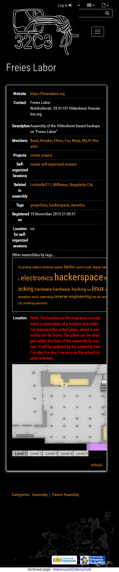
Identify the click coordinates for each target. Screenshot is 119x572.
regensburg (46, 297)
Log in (63, 5)
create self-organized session (53, 164)
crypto (88, 267)
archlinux (48, 267)
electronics (37, 278)
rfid (94, 297)
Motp (76, 140)
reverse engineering (72, 296)
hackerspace (59, 205)
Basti (34, 140)
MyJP (86, 140)
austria (59, 267)
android (37, 267)
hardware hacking (69, 289)
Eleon (58, 140)
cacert (79, 267)
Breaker (46, 140)
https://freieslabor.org (47, 93)
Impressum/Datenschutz (72, 569)
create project (41, 155)
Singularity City (81, 184)
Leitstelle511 (40, 184)
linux (98, 288)
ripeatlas (78, 205)
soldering (29, 303)
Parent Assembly (65, 494)
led (89, 290)
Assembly (40, 494)
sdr (99, 297)
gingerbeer (38, 205)
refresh (96, 465)
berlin (69, 266)
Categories (20, 494)
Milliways (60, 184)
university (42, 303)
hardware (43, 289)
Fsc (67, 140)
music (35, 297)
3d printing (24, 267)
